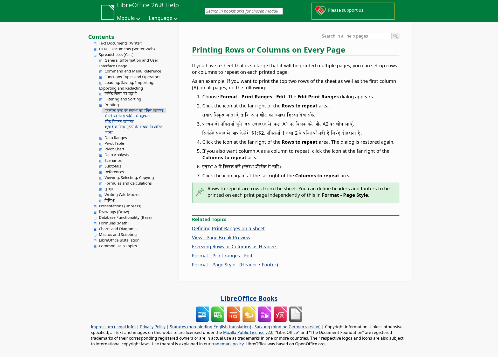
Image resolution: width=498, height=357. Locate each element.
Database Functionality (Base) (125, 217)
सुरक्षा (109, 188)
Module (126, 18)
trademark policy (227, 344)
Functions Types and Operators (132, 76)
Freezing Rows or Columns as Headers (235, 246)
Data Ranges (116, 137)
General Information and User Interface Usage (128, 62)
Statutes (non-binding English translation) (210, 327)
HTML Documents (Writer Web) (127, 48)
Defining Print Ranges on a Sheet (228, 228)
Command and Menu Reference (133, 71)
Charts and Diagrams (117, 228)
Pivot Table (114, 143)
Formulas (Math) (114, 222)
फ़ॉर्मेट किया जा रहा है (121, 93)
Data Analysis (117, 154)
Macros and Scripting (118, 234)
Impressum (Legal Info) (113, 327)
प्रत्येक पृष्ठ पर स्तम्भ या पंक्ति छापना (134, 110)
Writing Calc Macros (122, 194)
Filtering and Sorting (123, 98)
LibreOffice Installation (119, 240)
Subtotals (113, 166)
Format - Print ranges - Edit (222, 255)
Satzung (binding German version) (287, 327)
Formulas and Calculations (128, 183)
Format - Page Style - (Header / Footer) (235, 264)
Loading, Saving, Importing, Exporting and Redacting (126, 85)
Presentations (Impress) (120, 205)
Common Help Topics (118, 245)
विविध (109, 200)
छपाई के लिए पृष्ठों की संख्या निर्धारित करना (134, 129)
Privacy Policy (152, 327)
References (114, 171)
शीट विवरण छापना (119, 121)
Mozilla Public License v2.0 (248, 332)
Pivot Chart (114, 148)
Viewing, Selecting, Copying (129, 177)
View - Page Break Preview (221, 237)
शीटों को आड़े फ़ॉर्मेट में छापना (127, 115)
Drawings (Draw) (114, 211)
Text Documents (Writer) (120, 43)
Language (160, 18)
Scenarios (113, 160)
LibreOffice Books (249, 298)
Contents (101, 36)
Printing (112, 104)
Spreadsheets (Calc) (116, 54)
